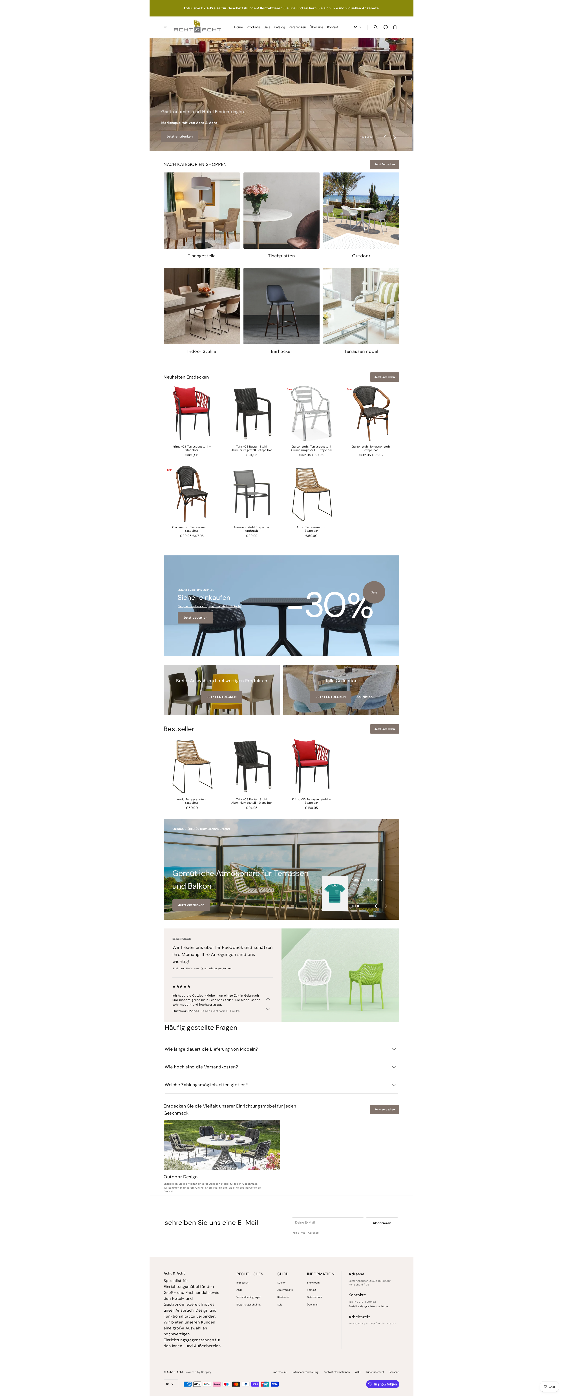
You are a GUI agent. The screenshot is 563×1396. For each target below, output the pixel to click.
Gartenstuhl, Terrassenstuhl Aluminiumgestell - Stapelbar (311, 448)
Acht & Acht (175, 1372)
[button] (376, 27)
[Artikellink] (222, 1145)
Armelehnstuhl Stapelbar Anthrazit (251, 529)
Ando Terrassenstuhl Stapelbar (311, 529)
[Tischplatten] (281, 215)
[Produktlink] (192, 421)
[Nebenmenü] (168, 27)
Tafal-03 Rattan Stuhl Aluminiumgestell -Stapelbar (251, 448)
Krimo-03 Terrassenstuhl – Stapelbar (191, 448)
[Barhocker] (281, 311)
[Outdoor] (361, 215)
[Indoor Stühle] (202, 311)
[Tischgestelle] (202, 215)
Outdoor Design (180, 1177)
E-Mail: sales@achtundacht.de (368, 1306)
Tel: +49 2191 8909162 (362, 1302)
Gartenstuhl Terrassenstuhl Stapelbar (371, 448)
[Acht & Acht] (197, 27)
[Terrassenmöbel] (361, 311)
